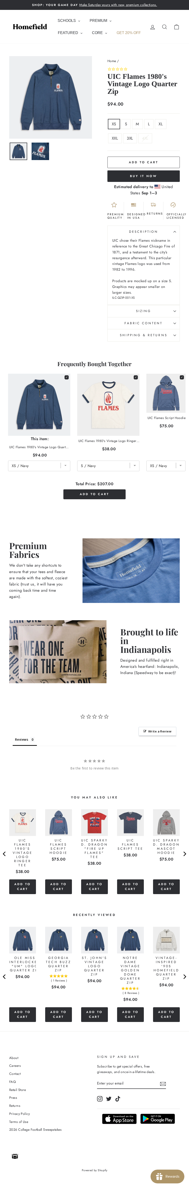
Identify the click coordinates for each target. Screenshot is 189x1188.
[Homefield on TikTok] (118, 1099)
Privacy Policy (19, 1113)
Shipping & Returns (143, 335)
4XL (145, 138)
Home (111, 61)
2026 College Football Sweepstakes (35, 1129)
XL (161, 124)
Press (13, 1097)
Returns (14, 1105)
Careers (15, 1065)
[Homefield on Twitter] (109, 1099)
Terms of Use (18, 1121)
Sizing (143, 311)
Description (143, 231)
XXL (115, 138)
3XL (130, 138)
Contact (15, 1073)
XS (114, 124)
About (13, 1058)
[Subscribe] (163, 1083)
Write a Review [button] (159, 731)
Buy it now (143, 176)
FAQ (12, 1081)
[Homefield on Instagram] (100, 1099)
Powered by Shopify (94, 1170)
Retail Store (17, 1090)
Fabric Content (143, 323)
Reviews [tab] (21, 739)
